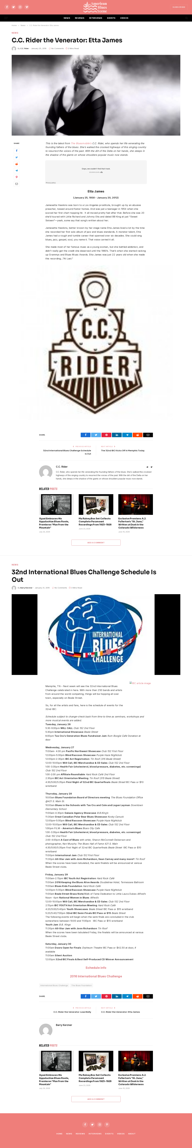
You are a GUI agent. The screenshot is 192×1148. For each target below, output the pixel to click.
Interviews (95, 1134)
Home (59, 1134)
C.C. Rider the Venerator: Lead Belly (72, 1012)
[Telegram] (16, 170)
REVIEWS (79, 18)
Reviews (80, 1134)
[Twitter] (16, 157)
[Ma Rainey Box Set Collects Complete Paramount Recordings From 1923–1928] (96, 504)
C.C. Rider (24, 48)
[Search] (186, 18)
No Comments (57, 48)
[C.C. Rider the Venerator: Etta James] (96, 95)
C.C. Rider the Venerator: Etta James (120, 1012)
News (15, 33)
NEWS (67, 18)
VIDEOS (124, 18)
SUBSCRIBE (179, 7)
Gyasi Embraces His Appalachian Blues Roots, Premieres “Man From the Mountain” (54, 523)
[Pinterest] (16, 177)
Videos (121, 1134)
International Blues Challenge (54, 985)
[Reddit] (16, 164)
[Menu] (6, 18)
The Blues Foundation (81, 985)
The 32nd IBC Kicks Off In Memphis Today (122, 450)
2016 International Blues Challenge (96, 976)
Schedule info (96, 967)
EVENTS (111, 18)
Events (109, 1134)
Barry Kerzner (26, 588)
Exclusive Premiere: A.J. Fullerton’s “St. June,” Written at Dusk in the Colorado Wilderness (132, 523)
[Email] (16, 183)
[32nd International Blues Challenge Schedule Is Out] (96, 634)
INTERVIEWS (95, 18)
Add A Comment (96, 542)
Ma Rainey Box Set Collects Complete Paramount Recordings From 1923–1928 (95, 521)
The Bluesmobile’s (81, 143)
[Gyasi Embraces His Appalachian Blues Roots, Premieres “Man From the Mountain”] (56, 504)
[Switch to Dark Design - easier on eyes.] (182, 18)
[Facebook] (16, 150)
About (132, 1134)
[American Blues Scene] (96, 7)
